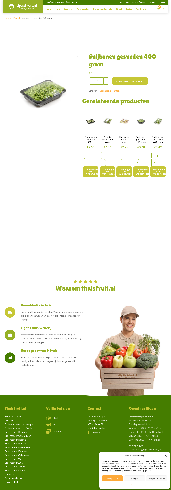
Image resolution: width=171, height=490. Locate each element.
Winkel (16, 17)
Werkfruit (9, 474)
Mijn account (124, 2)
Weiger (134, 478)
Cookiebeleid (127, 485)
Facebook (96, 432)
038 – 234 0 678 (95, 424)
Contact (163, 2)
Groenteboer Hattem (15, 443)
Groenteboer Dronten (16, 432)
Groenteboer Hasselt (15, 439)
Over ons (152, 2)
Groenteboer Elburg (15, 470)
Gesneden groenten (110, 90)
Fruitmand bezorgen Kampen (19, 424)
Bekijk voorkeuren (156, 478)
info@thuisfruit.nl (96, 428)
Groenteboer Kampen (16, 451)
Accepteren (112, 478)
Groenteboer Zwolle (15, 466)
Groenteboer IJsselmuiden (18, 447)
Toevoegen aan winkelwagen (130, 81)
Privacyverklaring (139, 485)
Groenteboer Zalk (14, 462)
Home (8, 17)
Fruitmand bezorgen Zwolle (18, 428)
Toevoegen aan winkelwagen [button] (92, 171)
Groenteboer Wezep (15, 459)
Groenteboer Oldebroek (17, 455)
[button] (165, 455)
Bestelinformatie (139, 2)
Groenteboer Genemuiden (18, 435)
